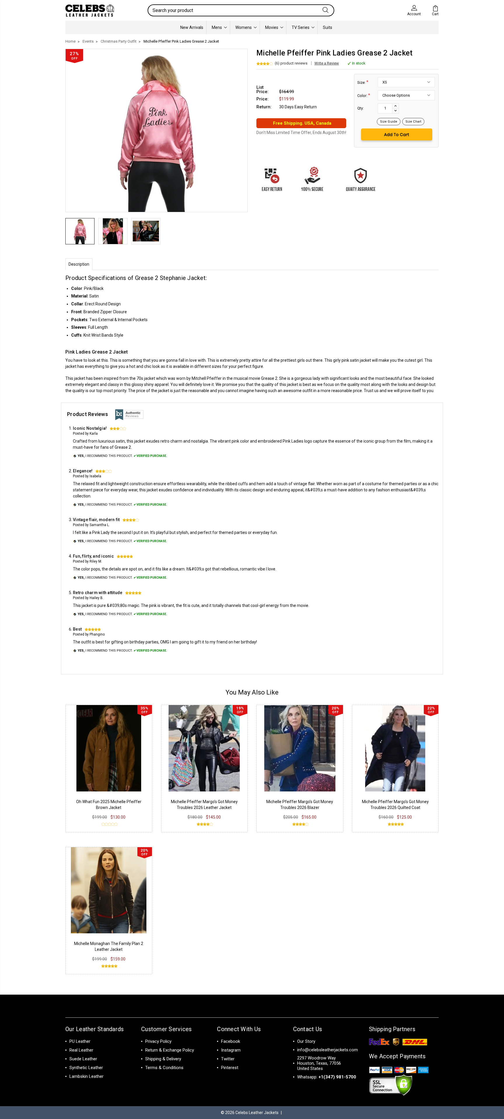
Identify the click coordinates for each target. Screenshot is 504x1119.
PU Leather (79, 1041)
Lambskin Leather (86, 1076)
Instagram (231, 1050)
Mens (217, 27)
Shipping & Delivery (163, 1058)
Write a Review (326, 63)
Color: (363, 95)
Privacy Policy (158, 1041)
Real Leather (81, 1050)
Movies (271, 27)
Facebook (230, 1041)
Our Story (306, 1041)
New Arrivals (191, 27)
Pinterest (229, 1067)
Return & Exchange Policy (169, 1050)
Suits (327, 27)
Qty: (360, 108)
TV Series (300, 27)
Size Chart (413, 121)
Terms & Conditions (164, 1067)
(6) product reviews (291, 63)
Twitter (228, 1058)
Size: (362, 82)
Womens (243, 27)
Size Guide (388, 121)
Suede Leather (83, 1058)
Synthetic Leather (86, 1067)
